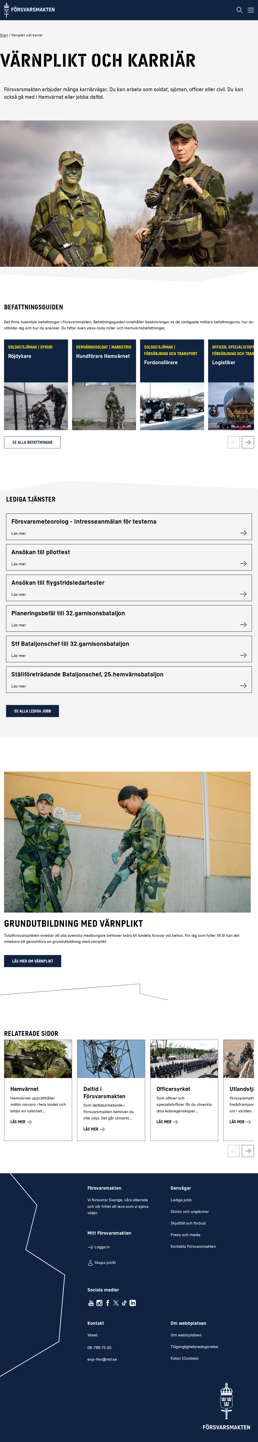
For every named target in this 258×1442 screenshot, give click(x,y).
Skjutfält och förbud (188, 1223)
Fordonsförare (161, 362)
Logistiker (223, 362)
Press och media (185, 1235)
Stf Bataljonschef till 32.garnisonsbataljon (70, 644)
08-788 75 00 (99, 1348)
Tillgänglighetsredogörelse (194, 1347)
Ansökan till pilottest (40, 553)
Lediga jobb (181, 1200)
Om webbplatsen (186, 1335)
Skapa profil (105, 1263)
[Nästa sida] (248, 442)
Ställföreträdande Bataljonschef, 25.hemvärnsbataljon (87, 675)
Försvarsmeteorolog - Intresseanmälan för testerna (83, 522)
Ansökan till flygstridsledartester (57, 583)
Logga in (102, 1247)
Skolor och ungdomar (190, 1212)
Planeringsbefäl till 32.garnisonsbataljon (68, 614)
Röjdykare (19, 356)
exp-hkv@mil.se (102, 1360)
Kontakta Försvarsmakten (193, 1247)
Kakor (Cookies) (185, 1359)
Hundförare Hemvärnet (103, 356)
